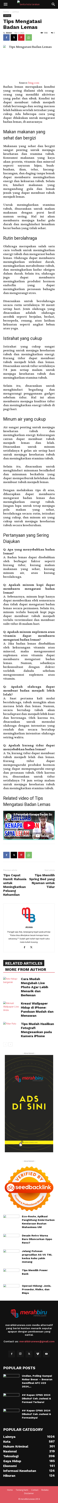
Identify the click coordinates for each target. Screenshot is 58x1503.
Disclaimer (29, 1493)
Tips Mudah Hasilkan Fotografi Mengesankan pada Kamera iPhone (37, 1030)
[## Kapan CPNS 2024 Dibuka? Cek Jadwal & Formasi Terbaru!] (11, 1399)
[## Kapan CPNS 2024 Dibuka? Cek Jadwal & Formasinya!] (11, 1414)
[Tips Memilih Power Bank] (11, 1274)
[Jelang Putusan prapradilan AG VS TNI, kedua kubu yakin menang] (11, 1253)
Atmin (9, 32)
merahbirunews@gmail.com (36, 1341)
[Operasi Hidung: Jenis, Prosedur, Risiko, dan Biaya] (11, 1289)
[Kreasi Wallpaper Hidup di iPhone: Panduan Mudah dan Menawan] (11, 1007)
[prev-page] (5, 1044)
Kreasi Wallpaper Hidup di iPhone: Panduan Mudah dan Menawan (37, 1009)
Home (6, 11)
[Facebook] (6, 37)
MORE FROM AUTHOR (25, 969)
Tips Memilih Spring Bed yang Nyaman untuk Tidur (42, 881)
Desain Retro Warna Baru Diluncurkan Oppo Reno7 (37, 1239)
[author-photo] (29, 922)
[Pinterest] (21, 37)
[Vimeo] (37, 1354)
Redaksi (44, 1490)
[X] (14, 37)
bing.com (33, 82)
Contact (34, 1490)
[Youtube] (46, 1354)
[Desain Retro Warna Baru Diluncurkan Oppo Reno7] (11, 1238)
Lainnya (15, 11)
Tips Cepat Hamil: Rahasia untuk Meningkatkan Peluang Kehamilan (14, 885)
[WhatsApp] (28, 37)
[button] (5, 4)
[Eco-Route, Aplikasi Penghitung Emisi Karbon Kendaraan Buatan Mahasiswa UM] (11, 1220)
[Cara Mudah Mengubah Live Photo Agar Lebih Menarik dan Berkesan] (11, 982)
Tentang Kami (22, 1490)
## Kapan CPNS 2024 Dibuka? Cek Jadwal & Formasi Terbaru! (36, 1398)
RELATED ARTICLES (23, 963)
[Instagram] (20, 1354)
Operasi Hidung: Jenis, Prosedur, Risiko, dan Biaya (36, 1289)
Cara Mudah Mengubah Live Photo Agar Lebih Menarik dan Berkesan (34, 987)
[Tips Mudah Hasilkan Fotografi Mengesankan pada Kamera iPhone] (11, 1027)
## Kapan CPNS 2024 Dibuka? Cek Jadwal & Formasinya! (36, 1414)
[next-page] (10, 1044)
